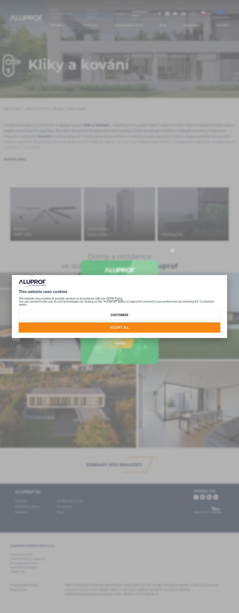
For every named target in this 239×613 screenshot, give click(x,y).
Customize (120, 315)
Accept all (119, 327)
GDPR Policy (114, 298)
